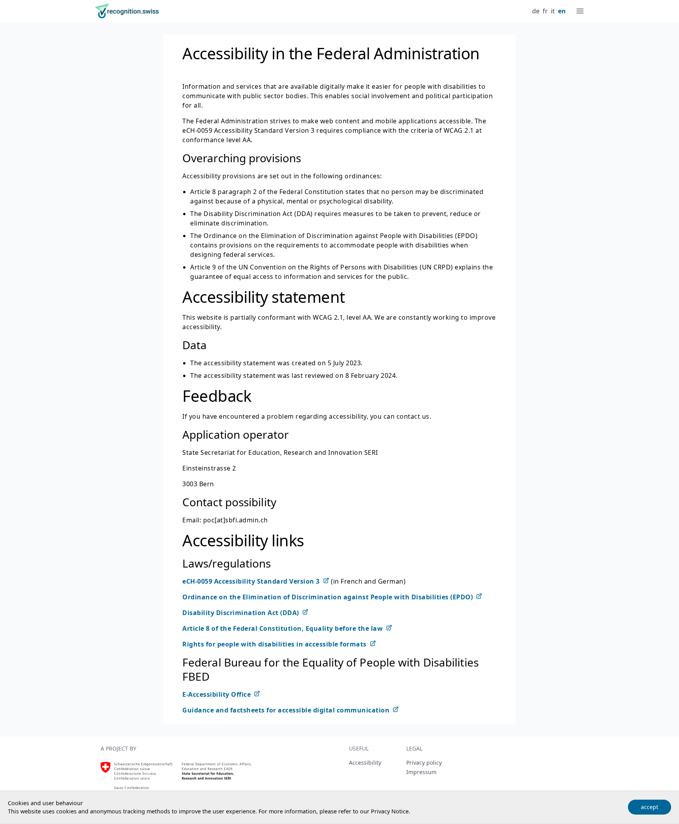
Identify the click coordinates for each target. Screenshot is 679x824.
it (553, 11)
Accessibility (365, 762)
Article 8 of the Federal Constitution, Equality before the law (282, 628)
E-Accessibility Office (216, 694)
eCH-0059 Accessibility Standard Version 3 (251, 581)
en (562, 11)
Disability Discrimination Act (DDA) (240, 612)
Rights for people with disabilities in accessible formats (274, 644)
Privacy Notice (390, 811)
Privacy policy (424, 762)
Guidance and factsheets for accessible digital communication (285, 710)
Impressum (421, 772)
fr (545, 11)
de (536, 11)
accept (649, 807)
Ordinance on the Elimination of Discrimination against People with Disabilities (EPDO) (327, 597)
